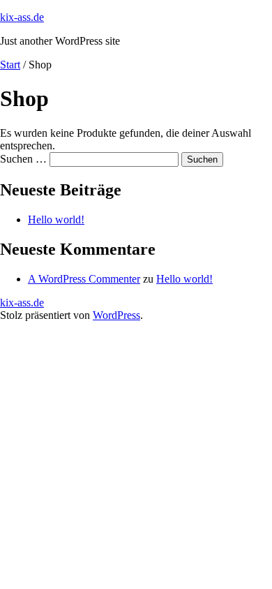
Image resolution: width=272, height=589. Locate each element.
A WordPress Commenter (84, 279)
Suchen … (23, 159)
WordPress (116, 315)
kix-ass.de (22, 17)
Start (10, 64)
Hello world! (56, 219)
